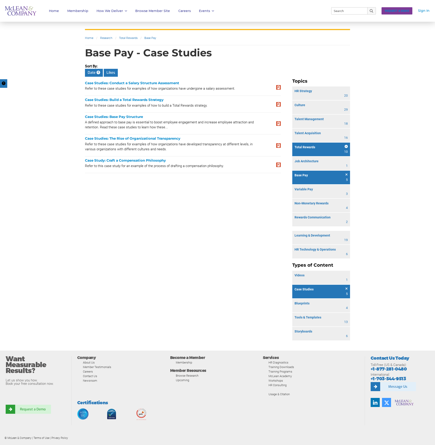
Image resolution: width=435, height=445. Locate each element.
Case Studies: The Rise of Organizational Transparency (132, 138)
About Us (89, 362)
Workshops (275, 380)
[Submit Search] (371, 10)
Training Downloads (281, 367)
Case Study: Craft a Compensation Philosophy (125, 160)
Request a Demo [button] (397, 11)
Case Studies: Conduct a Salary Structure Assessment (132, 83)
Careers (88, 371)
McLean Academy (280, 376)
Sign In (424, 11)
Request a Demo (33, 409)
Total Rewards (128, 38)
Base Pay (150, 38)
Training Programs (280, 371)
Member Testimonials (97, 367)
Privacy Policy (59, 438)
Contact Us (90, 376)
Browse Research (187, 375)
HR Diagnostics (278, 362)
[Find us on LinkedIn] (375, 402)
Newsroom (90, 380)
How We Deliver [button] (110, 11)
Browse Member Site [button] (152, 11)
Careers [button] (184, 11)
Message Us (397, 386)
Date (92, 72)
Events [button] (204, 11)
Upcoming (182, 380)
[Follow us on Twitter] (386, 402)
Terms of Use (41, 438)
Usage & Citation (279, 394)
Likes (110, 72)
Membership (77, 11)
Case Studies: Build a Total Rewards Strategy (124, 100)
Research (106, 38)
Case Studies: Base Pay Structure (114, 117)
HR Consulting (277, 385)
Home (54, 11)
